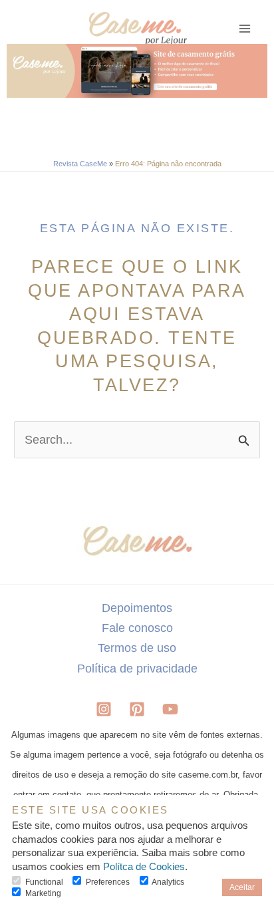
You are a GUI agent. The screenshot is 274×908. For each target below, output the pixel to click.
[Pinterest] (137, 709)
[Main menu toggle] (245, 29)
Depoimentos (137, 608)
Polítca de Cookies (144, 866)
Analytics (168, 881)
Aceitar (242, 887)
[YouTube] (170, 709)
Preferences (108, 881)
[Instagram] (104, 709)
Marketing (43, 893)
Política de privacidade (137, 668)
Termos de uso (137, 648)
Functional (44, 881)
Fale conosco (137, 628)
